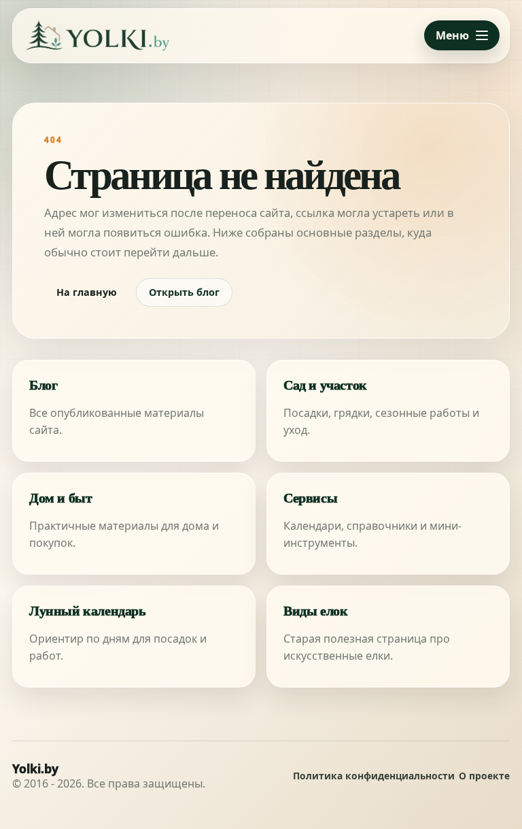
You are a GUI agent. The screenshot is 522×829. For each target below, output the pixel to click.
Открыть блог (184, 292)
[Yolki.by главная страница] (98, 35)
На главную (86, 292)
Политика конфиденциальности (374, 776)
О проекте (484, 776)
